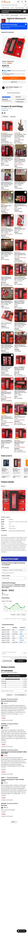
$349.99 (22, 629)
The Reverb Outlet (5, 7)
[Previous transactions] (23, 653)
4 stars (2, 681)
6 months (13, 614)
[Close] (25, 24)
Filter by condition (6, 575)
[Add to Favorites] (9, 21)
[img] (16, 87)
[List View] (5, 113)
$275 (21, 638)
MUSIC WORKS (9, 87)
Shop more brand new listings (13, 92)
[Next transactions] (25, 653)
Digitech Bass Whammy (5, 470)
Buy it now (14, 78)
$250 (21, 634)
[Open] (24, 570)
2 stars (2, 685)
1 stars (2, 687)
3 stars (2, 683)
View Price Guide (7, 661)
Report (3, 718)
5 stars (2, 679)
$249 (21, 642)
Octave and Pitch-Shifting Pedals (17, 530)
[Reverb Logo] (7, 2)
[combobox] (12, 570)
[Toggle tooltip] (14, 32)
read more (21, 713)
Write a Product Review (14, 675)
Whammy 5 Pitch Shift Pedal (16, 470)
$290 (21, 632)
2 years (23, 614)
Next (13, 822)
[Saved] (22, 1)
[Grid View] (2, 113)
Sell (18, 1)
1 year (18, 614)
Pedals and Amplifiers (19, 7)
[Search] (25, 5)
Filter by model (5, 567)
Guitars (12, 7)
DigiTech (11, 519)
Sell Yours (20, 661)
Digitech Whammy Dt (8, 61)
